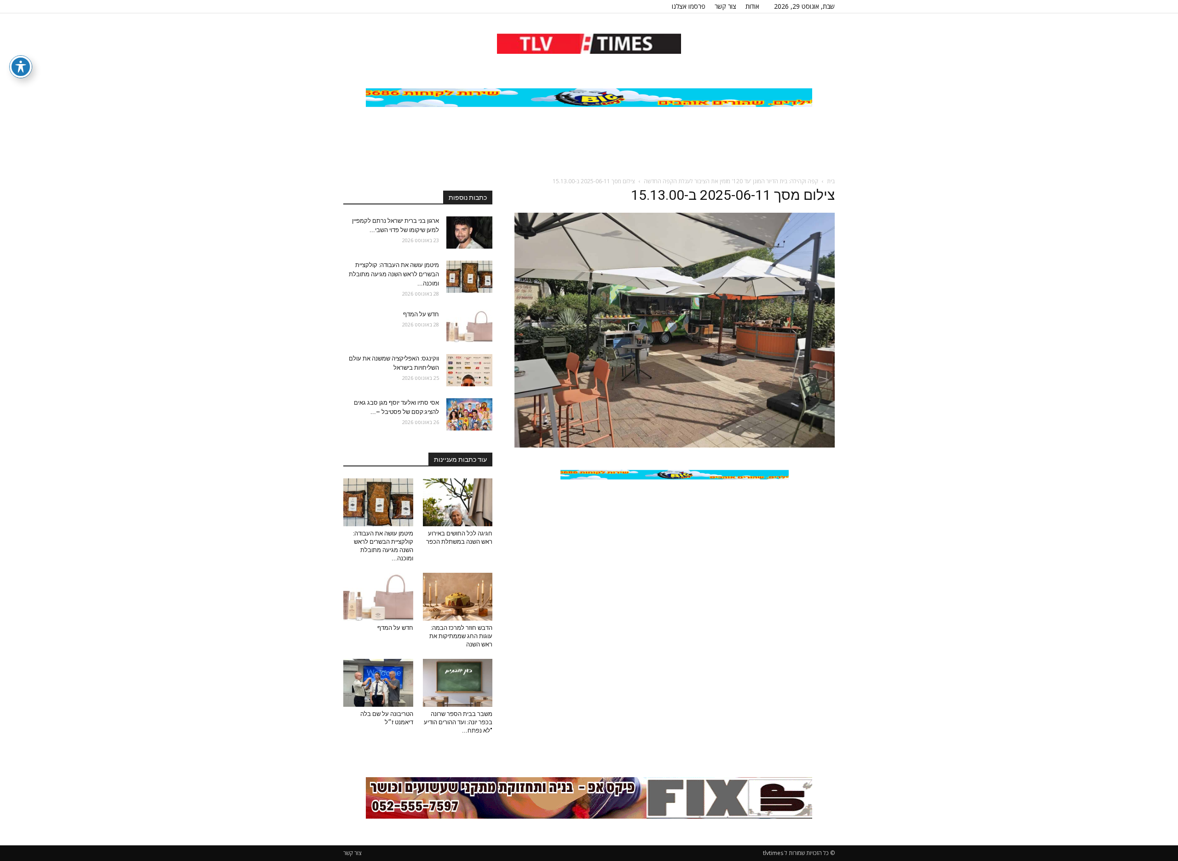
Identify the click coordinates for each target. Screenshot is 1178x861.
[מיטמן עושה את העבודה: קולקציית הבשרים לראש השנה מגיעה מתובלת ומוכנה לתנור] (469, 277)
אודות (752, 6)
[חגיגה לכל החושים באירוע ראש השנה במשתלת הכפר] (458, 502)
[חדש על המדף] (469, 326)
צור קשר (725, 6)
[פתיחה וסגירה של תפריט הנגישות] (21, 67)
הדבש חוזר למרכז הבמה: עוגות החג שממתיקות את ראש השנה (460, 636)
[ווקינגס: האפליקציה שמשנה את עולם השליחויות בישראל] (469, 370)
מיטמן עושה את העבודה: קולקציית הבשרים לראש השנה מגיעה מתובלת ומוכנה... (394, 274)
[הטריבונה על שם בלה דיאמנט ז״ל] (378, 683)
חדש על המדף (421, 314)
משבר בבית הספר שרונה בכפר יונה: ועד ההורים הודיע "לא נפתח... (458, 722)
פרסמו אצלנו (688, 6)
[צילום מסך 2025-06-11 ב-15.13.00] (674, 445)
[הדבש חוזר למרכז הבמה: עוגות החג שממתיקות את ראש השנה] (458, 597)
